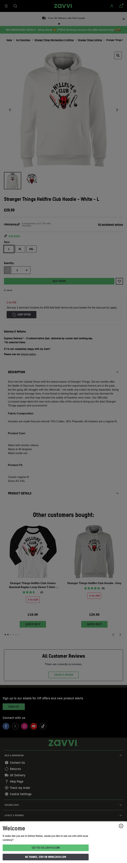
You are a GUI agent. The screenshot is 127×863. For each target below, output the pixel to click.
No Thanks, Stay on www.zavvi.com (45, 857)
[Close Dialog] (121, 826)
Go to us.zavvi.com (46, 847)
